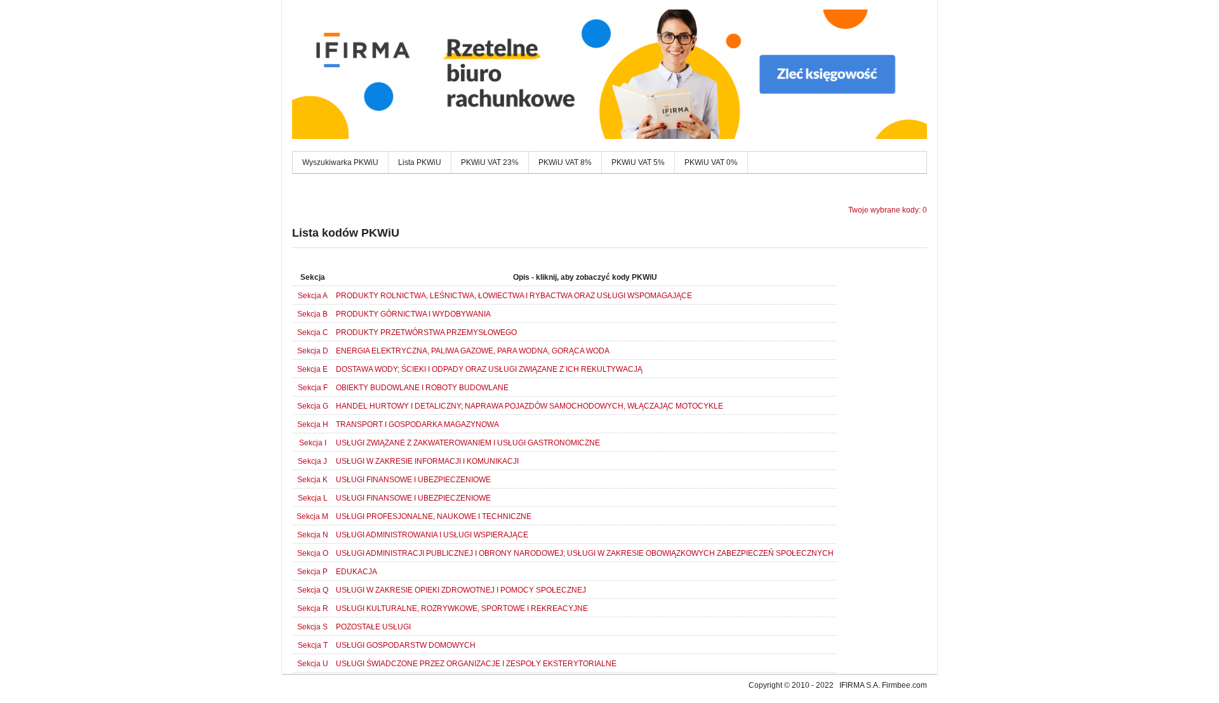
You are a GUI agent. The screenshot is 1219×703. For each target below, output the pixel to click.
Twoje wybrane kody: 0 (887, 210)
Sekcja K (312, 479)
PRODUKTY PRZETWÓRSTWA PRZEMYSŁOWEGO (426, 332)
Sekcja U (312, 663)
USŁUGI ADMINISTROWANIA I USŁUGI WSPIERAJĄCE (432, 534)
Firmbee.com (904, 685)
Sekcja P (312, 571)
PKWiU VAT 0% (711, 162)
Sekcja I (312, 442)
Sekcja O (312, 553)
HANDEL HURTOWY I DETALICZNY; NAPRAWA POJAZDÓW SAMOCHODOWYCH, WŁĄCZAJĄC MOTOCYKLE (529, 406)
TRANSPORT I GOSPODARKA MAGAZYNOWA (417, 424)
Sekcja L (313, 498)
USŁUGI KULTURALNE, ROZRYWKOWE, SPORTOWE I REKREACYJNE (462, 608)
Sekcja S (312, 626)
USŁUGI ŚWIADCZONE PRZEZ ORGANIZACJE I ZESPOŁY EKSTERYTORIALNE (476, 663)
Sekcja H (312, 424)
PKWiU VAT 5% (638, 162)
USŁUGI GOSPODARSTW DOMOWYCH (406, 645)
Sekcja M (312, 516)
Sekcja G (312, 406)
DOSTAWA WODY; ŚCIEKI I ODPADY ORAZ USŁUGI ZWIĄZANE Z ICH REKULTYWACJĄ (489, 369)
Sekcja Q (312, 590)
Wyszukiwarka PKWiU (340, 162)
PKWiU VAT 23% (490, 162)
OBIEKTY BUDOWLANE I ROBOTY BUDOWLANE (422, 387)
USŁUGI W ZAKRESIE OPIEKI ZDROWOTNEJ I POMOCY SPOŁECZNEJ (461, 590)
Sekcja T (313, 645)
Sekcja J (312, 461)
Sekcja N (312, 534)
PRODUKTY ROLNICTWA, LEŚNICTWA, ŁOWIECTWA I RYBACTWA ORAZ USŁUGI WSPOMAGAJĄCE (514, 295)
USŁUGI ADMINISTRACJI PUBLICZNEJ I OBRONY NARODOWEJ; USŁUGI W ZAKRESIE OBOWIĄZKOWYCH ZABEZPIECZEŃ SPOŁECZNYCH (585, 553)
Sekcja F (313, 387)
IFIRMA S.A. (859, 685)
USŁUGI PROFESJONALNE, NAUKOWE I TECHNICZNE (433, 516)
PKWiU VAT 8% (565, 162)
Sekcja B (312, 314)
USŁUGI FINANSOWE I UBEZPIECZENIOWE (413, 479)
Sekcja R (312, 608)
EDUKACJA (356, 571)
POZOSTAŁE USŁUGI (373, 626)
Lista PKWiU (419, 162)
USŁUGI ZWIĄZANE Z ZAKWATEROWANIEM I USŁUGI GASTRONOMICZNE (468, 442)
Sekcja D (312, 350)
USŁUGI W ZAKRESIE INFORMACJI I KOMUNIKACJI (427, 461)
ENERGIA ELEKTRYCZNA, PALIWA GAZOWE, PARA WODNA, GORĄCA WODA (473, 350)
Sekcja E (312, 369)
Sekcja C (312, 332)
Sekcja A (313, 295)
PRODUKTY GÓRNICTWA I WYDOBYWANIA (413, 314)
